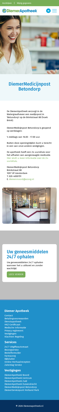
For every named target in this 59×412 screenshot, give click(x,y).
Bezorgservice (12, 349)
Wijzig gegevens (24, 3)
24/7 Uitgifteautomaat (16, 346)
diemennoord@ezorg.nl (21, 179)
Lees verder (16, 274)
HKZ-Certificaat (12, 324)
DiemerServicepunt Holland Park (22, 390)
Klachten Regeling (14, 336)
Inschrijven (7, 3)
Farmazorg (10, 355)
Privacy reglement (14, 330)
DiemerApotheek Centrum (18, 378)
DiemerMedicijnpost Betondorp (21, 387)
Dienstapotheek (13, 321)
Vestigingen (10, 333)
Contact (9, 315)
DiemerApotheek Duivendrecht (21, 384)
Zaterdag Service (13, 365)
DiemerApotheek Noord (17, 375)
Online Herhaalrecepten (17, 362)
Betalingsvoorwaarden (16, 318)
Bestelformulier (13, 352)
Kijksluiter (10, 358)
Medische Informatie (15, 327)
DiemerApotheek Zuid (16, 381)
